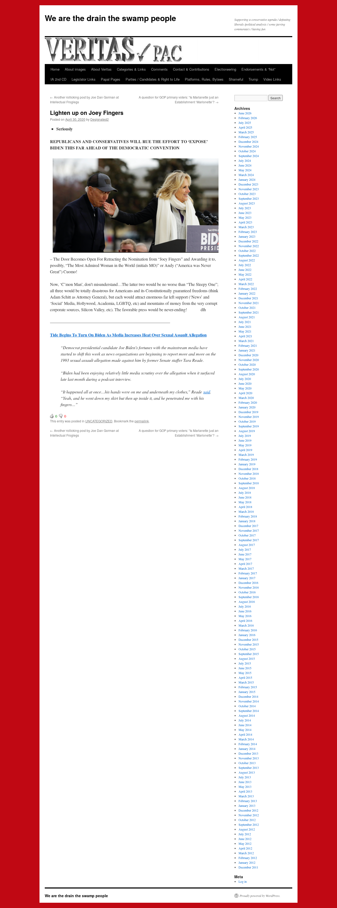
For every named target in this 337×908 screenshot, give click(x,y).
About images (75, 69)
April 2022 (245, 279)
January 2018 (247, 521)
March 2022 (246, 284)
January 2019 (247, 464)
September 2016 (249, 597)
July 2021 (245, 322)
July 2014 (245, 720)
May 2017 (245, 559)
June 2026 (245, 113)
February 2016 (248, 630)
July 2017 (245, 549)
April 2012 (245, 848)
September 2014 (249, 711)
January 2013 (247, 805)
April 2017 (245, 564)
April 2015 (245, 677)
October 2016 (247, 592)
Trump (253, 79)
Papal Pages (110, 79)
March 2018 (246, 511)
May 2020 (245, 388)
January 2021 (247, 350)
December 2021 (248, 298)
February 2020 (248, 402)
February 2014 (248, 744)
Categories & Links (131, 69)
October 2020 (247, 364)
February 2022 (248, 288)
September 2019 (249, 426)
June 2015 (245, 668)
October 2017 (247, 535)
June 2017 (245, 554)
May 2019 (245, 445)
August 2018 (247, 488)
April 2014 (245, 734)
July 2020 (245, 379)
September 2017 (249, 540)
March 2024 (246, 175)
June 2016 (245, 611)
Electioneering (225, 69)
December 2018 (248, 469)
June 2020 (245, 383)
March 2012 (246, 853)
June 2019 (245, 440)
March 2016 (246, 625)
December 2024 (248, 141)
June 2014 (245, 725)
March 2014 (246, 739)
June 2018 (245, 497)
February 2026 (248, 118)
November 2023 (249, 189)
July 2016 (245, 606)
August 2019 (247, 431)
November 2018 (249, 473)
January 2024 (247, 179)
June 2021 (245, 326)
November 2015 (249, 644)
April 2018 (245, 507)
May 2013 (245, 786)
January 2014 (247, 748)
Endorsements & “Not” (258, 69)
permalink (142, 421)
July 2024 (245, 160)
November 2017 (249, 530)
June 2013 (245, 782)
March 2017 (246, 568)
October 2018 (247, 478)
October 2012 (247, 820)
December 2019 (248, 412)
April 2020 (245, 393)
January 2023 (247, 236)
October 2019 (247, 421)
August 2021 (247, 317)
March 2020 (246, 398)
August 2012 (247, 829)
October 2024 (247, 151)
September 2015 (249, 654)
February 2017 (248, 573)
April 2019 (245, 450)
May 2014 (245, 730)
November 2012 (249, 815)
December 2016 (248, 582)
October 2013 (247, 763)
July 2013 (245, 777)
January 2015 (247, 692)
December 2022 (248, 241)
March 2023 (246, 227)
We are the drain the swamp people (110, 17)
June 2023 (245, 213)
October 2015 (247, 649)
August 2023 (247, 203)
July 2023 (245, 208)
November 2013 (249, 758)
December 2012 (248, 810)
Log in (243, 881)
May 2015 (245, 673)
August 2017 (247, 545)
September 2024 (249, 156)
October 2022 (247, 250)
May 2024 (245, 170)
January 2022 (247, 293)
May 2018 (245, 502)
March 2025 (246, 132)
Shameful (236, 79)
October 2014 (247, 706)
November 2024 (249, 146)
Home (55, 69)
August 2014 (247, 715)
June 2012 (245, 839)
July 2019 (245, 435)
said (206, 391)
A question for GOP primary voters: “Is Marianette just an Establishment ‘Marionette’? (179, 99)
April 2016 (245, 620)
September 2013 (249, 767)
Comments (159, 69)
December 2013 (248, 753)
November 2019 (249, 416)
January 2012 (247, 862)
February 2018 (248, 516)
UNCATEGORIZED (98, 421)
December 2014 (248, 696)
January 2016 (247, 635)
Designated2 (99, 119)
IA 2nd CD (58, 79)
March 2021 (246, 341)
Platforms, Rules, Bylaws (204, 79)
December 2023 (248, 184)
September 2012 (249, 824)
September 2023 (249, 198)
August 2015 (247, 658)
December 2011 (248, 867)
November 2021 (249, 303)
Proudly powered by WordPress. (260, 896)
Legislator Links (84, 79)
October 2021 (247, 307)
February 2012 (248, 858)
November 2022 (249, 246)
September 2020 (249, 369)
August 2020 (247, 374)
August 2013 (247, 772)
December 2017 (248, 526)
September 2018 (249, 483)
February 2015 (248, 687)
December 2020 (248, 355)
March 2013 (246, 796)
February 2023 (248, 232)
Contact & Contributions (191, 69)
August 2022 (247, 260)
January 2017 (247, 578)
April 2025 (245, 127)
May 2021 (245, 331)
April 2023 (245, 222)
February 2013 (248, 801)
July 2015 (245, 663)
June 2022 (245, 269)
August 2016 (247, 601)
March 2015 (246, 682)
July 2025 (245, 122)
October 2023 (247, 194)
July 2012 (245, 834)
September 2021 (249, 312)
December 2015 (248, 639)
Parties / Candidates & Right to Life (153, 79)
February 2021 (248, 345)
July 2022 (245, 265)
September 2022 (249, 255)
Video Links (272, 79)
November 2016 (249, 587)
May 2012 (245, 843)
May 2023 (245, 217)
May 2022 (245, 274)
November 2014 (249, 701)
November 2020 (249, 360)
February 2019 (248, 459)
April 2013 (245, 791)
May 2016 (245, 616)
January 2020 (247, 407)
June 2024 (245, 165)
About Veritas (101, 69)
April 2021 (245, 336)
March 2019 (246, 454)
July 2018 (245, 492)
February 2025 (248, 137)
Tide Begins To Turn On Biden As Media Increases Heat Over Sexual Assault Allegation (128, 335)
